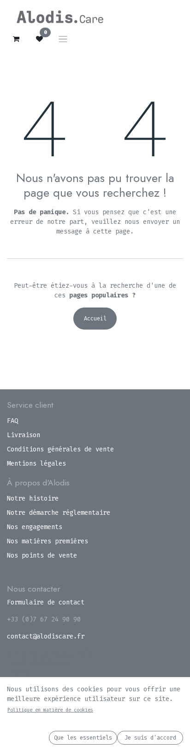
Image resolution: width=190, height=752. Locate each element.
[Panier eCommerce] (16, 39)
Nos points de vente (42, 555)
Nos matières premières (47, 541)
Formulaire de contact (45, 602)
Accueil (95, 318)
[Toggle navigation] (63, 39)
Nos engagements (34, 527)
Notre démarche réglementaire (58, 512)
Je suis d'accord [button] (150, 737)
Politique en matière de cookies (50, 710)
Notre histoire (33, 498)
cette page (111, 231)
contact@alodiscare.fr (45, 636)
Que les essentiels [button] (83, 737)
